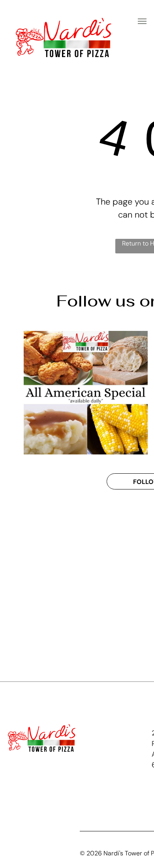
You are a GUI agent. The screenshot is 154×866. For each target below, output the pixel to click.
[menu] (142, 21)
